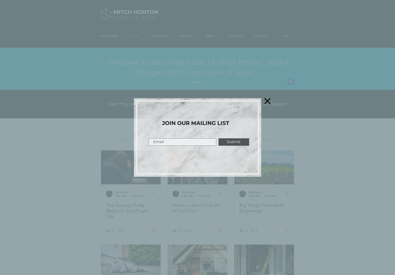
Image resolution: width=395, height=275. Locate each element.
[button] (267, 101)
